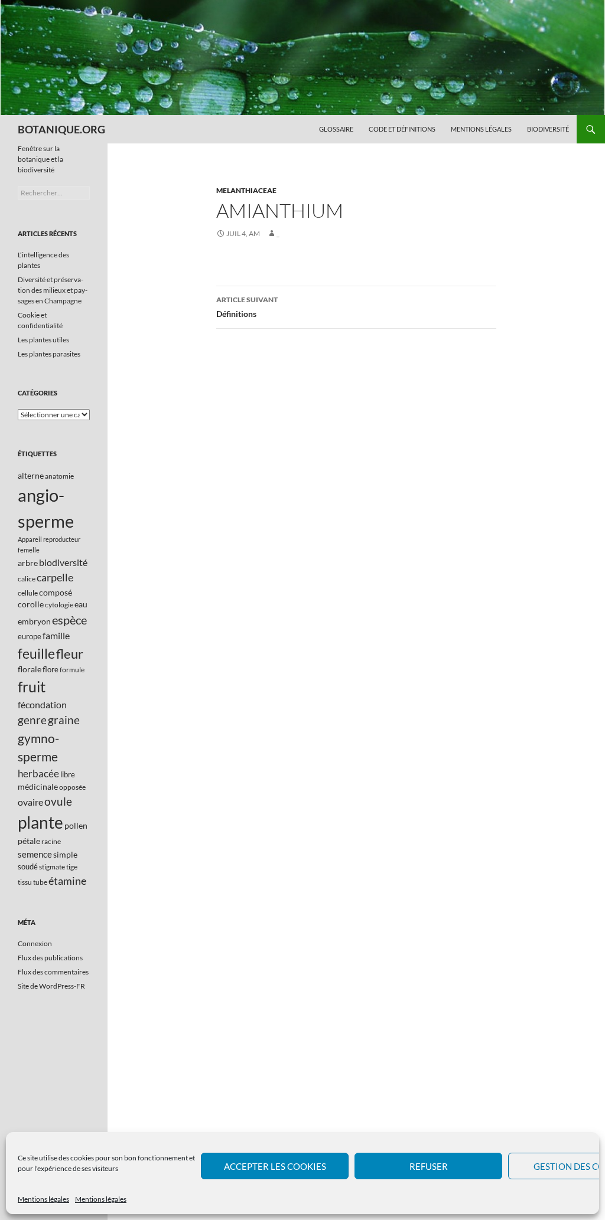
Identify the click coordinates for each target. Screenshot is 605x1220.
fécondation (42, 704)
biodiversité (63, 562)
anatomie (59, 476)
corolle (31, 604)
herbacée (38, 773)
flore (50, 669)
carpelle (55, 577)
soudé (28, 866)
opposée (72, 787)
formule (72, 669)
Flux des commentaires (53, 971)
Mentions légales (43, 1199)
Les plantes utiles (43, 339)
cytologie (59, 605)
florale (29, 669)
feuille (36, 653)
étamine (67, 880)
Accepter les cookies (275, 1166)
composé (55, 592)
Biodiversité (548, 129)
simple (65, 854)
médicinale (38, 786)
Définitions (247, 307)
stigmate (52, 867)
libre (67, 774)
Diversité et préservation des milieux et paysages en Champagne (52, 290)
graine (64, 720)
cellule (28, 593)
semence (35, 854)
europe (29, 636)
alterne (31, 475)
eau (80, 604)
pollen (75, 825)
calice (26, 578)
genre (32, 720)
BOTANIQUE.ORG (61, 129)
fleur (69, 654)
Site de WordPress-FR (51, 986)
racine (51, 841)
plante (40, 822)
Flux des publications (50, 957)
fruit (31, 686)
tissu (25, 882)
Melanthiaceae (246, 190)
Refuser (428, 1166)
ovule (58, 801)
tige (71, 867)
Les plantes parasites (49, 353)
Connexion (35, 943)
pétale (29, 841)
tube (40, 882)
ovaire (30, 801)
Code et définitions (402, 129)
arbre (28, 563)
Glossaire (336, 129)
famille (56, 635)
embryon (34, 621)
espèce (69, 620)
